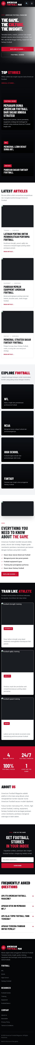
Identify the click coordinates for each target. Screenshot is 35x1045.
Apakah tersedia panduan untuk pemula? (17, 927)
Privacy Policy (5, 1022)
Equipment (4, 1000)
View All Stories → (8, 83)
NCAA (3, 974)
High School (5, 977)
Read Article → (9, 251)
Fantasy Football (6, 981)
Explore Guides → (10, 574)
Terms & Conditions (7, 1025)
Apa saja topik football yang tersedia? (17, 917)
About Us (4, 1015)
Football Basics (5, 1003)
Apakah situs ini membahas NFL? (17, 907)
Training (3, 996)
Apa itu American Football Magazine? (17, 897)
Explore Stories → (17, 49)
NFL (2, 970)
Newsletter (4, 1018)
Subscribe (17, 865)
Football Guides (17, 55)
